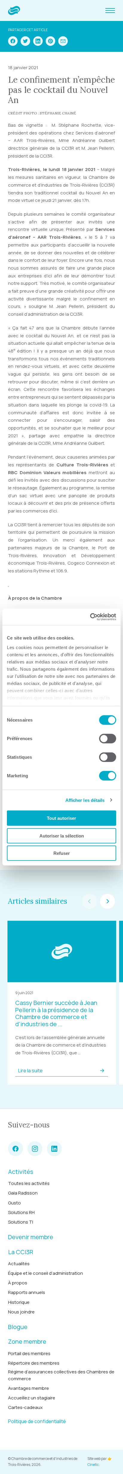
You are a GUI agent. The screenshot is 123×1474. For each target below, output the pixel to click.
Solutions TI (20, 1222)
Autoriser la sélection (61, 835)
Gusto (14, 1203)
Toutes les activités (29, 1183)
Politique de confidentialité (37, 1421)
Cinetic (93, 1464)
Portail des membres (29, 1353)
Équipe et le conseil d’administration (45, 1273)
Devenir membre (30, 1237)
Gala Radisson (23, 1193)
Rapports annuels (26, 1292)
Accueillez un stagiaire (31, 1398)
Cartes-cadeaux (25, 1407)
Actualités (19, 1263)
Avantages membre (28, 1388)
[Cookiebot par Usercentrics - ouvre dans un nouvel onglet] (90, 617)
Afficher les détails (85, 799)
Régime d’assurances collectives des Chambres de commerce (61, 1375)
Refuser (61, 853)
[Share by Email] (63, 41)
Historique (19, 1302)
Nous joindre (21, 1312)
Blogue (17, 1327)
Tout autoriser (61, 818)
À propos (17, 1283)
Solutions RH (21, 1212)
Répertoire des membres (33, 1363)
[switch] (107, 738)
